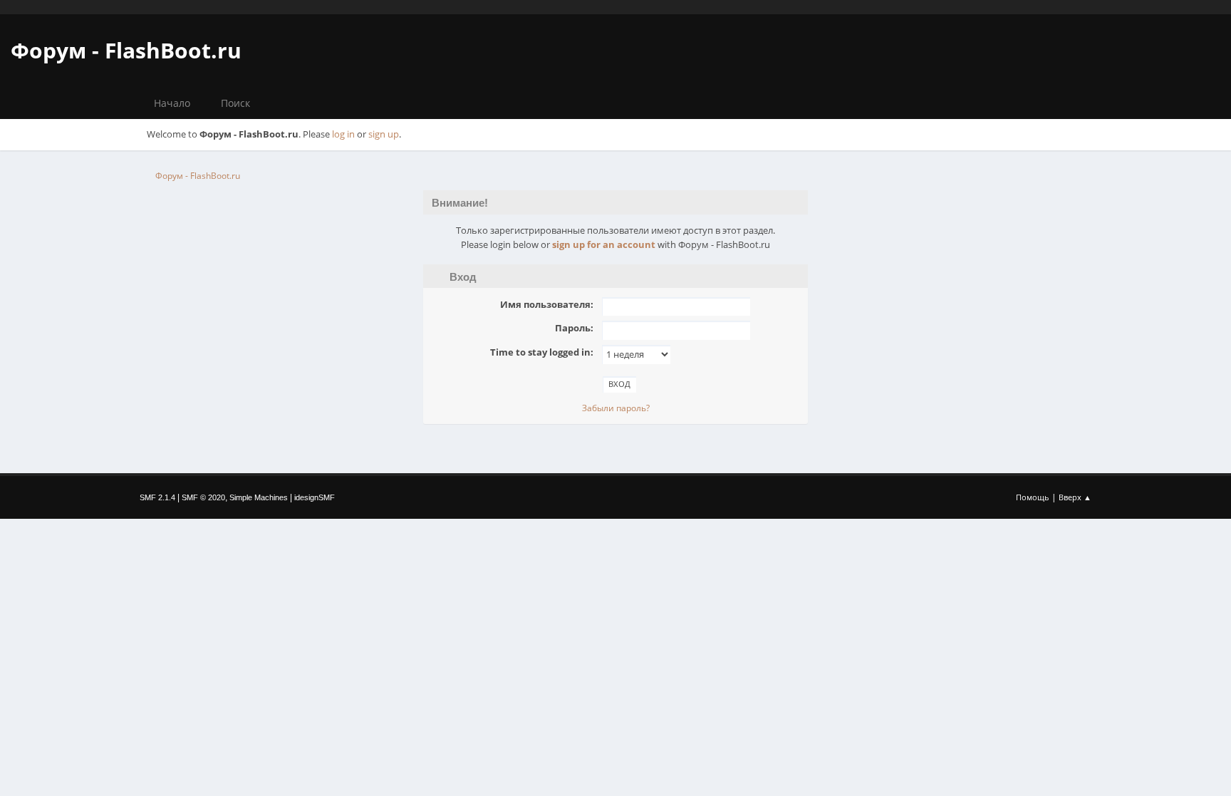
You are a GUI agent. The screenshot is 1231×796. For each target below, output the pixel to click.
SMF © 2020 (203, 497)
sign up (383, 134)
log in (343, 134)
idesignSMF (314, 497)
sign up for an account (603, 244)
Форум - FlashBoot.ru (126, 50)
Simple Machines (258, 497)
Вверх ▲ (1075, 497)
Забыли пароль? (616, 408)
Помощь (1032, 497)
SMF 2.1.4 (157, 497)
